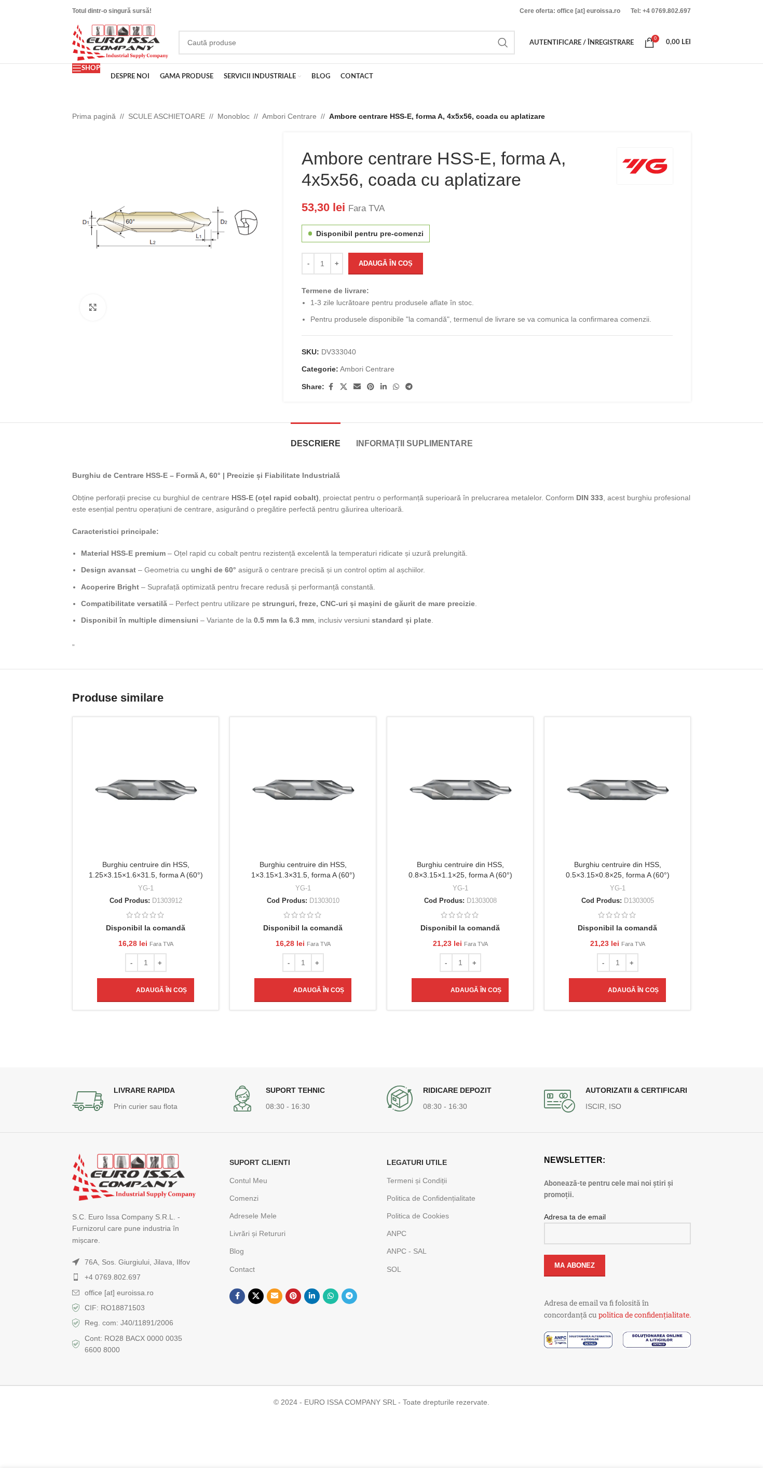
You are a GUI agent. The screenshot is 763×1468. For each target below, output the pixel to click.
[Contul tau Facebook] (330, 387)
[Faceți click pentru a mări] (93, 307)
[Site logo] (120, 42)
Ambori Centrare (289, 116)
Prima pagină (94, 116)
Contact (242, 1269)
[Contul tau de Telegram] (409, 387)
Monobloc (233, 116)
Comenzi (243, 1198)
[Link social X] (343, 387)
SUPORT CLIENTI (259, 1162)
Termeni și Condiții (417, 1180)
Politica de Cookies (418, 1216)
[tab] (315, 438)
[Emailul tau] (357, 387)
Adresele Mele (253, 1216)
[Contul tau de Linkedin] (383, 387)
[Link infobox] (145, 1101)
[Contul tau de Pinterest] (370, 387)
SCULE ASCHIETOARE (166, 116)
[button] (145, 990)
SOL (394, 1269)
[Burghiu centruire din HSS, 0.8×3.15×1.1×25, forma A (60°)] (460, 790)
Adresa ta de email (575, 1217)
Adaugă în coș (386, 263)
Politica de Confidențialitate (431, 1198)
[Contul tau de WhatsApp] (396, 387)
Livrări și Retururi (257, 1233)
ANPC (396, 1233)
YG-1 (146, 888)
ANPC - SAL (407, 1251)
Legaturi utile (417, 1162)
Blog (236, 1251)
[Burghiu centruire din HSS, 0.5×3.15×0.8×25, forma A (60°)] (617, 790)
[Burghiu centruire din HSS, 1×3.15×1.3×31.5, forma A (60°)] (303, 790)
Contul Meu (248, 1180)
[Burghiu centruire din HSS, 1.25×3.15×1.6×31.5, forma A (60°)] (145, 790)
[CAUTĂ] (503, 42)
